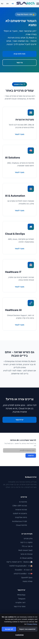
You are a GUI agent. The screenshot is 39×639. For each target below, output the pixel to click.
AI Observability (26, 558)
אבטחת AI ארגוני (26, 554)
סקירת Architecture (19, 521)
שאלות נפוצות (27, 581)
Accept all (9, 629)
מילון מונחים (28, 538)
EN (7, 3)
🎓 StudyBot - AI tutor (23, 570)
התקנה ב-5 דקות (26, 542)
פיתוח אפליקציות (21, 517)
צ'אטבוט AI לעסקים (20, 513)
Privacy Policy (32, 624)
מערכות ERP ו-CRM (19, 506)
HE (13, 3)
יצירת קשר (20, 420)
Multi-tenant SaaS (25, 550)
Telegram (21, 599)
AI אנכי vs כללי (27, 546)
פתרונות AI (23, 502)
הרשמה (31, 455)
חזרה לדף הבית (19, 54)
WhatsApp (21, 595)
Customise (19, 635)
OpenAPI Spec (26, 577)
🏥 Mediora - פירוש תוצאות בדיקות (19, 562)
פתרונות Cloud (21, 525)
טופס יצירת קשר (19, 606)
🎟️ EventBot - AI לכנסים (23, 574)
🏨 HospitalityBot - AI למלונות (20, 566)
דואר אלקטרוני (20, 602)
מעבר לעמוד (19, 134)
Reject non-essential (27, 629)
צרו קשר (19, 62)
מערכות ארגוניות (21, 510)
